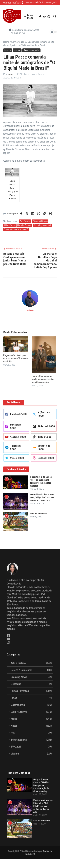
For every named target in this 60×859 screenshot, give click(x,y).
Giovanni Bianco (40, 221)
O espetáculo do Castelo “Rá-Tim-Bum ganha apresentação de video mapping (41, 785)
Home (6, 41)
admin (11, 74)
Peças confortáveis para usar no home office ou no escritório (15, 358)
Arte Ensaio (25, 221)
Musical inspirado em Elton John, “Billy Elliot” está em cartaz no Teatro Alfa (42, 497)
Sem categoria (18, 41)
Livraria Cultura (24, 225)
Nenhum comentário (31, 74)
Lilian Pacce (9, 225)
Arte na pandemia (38, 513)
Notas (17, 50)
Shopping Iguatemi (42, 225)
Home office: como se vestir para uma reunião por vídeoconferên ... (43, 379)
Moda (7, 50)
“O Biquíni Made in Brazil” (16, 229)
